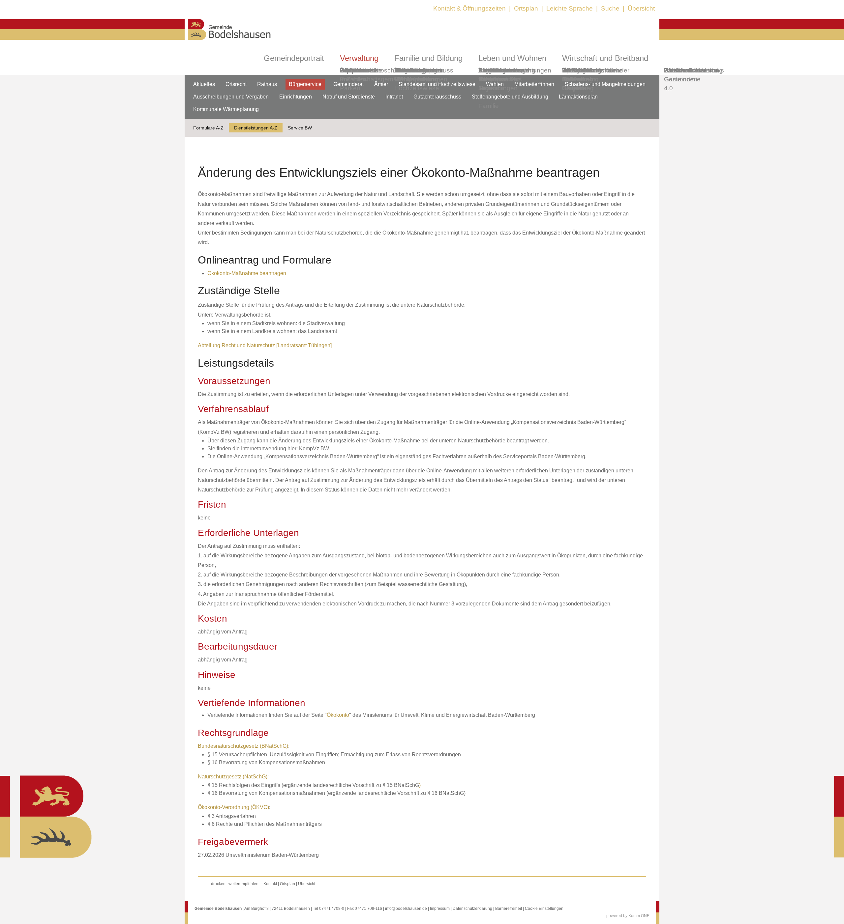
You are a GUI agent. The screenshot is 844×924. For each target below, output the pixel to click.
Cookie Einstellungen (544, 908)
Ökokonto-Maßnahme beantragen (246, 273)
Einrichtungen (295, 96)
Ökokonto (338, 715)
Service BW (300, 127)
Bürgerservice (305, 84)
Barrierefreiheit (508, 908)
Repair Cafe (571, 75)
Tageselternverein (503, 70)
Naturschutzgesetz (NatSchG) (232, 776)
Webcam (352, 70)
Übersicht (641, 8)
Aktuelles (204, 84)
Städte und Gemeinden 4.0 (680, 79)
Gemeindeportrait (294, 58)
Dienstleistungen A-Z (255, 127)
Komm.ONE (638, 915)
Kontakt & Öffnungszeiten (469, 8)
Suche (610, 8)
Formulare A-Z (208, 127)
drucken (218, 884)
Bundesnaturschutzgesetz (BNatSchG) (243, 746)
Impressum (440, 908)
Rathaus (267, 84)
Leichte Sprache (569, 8)
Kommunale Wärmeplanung (416, 75)
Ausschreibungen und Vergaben (231, 96)
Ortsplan (526, 8)
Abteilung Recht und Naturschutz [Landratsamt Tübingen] (265, 345)
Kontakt (270, 884)
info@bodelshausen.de (406, 908)
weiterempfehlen (243, 884)
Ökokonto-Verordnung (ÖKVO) (233, 807)
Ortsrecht (236, 84)
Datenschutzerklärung (472, 908)
